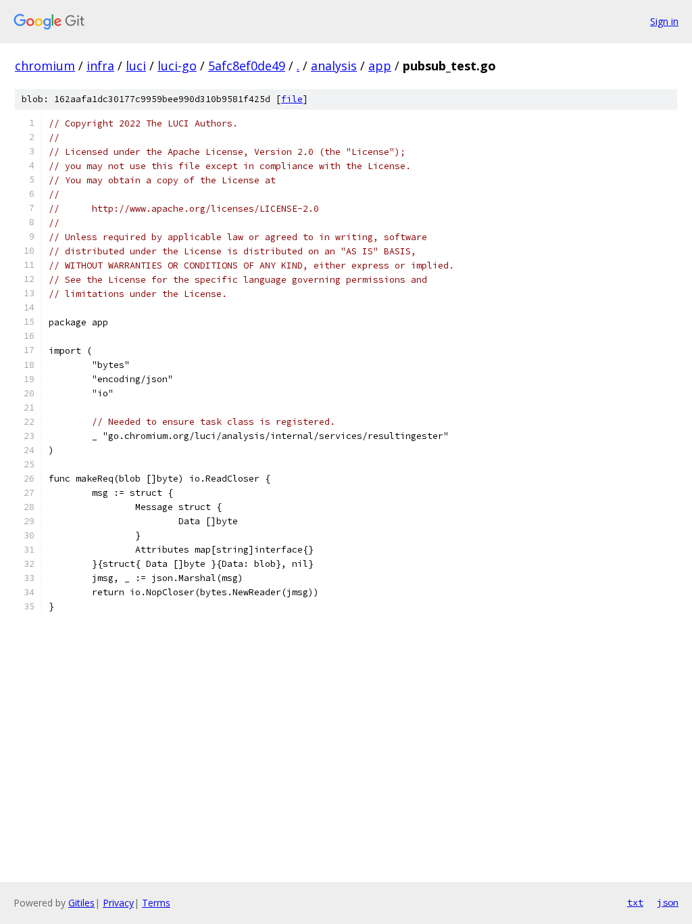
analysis (334, 65)
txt (635, 902)
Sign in (664, 21)
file (292, 99)
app (379, 65)
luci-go (177, 65)
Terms (156, 902)
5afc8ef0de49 (246, 65)
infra (100, 65)
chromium (45, 65)
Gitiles (81, 902)
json (667, 902)
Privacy (118, 902)
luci (136, 65)
